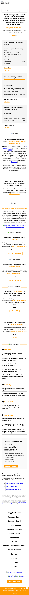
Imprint (24, 591)
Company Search (14, 521)
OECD (10, 150)
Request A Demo (14, 581)
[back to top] (27, 588)
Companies (14, 338)
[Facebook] (12, 576)
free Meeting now (14, 253)
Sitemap (18, 591)
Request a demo (11, 466)
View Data (14, 311)
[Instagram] (20, 576)
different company (14, 194)
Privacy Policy (21, 588)
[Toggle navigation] (26, 2)
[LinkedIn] (8, 576)
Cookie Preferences (10, 588)
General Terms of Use (9, 591)
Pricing (14, 541)
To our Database (14, 549)
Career (14, 566)
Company (14, 558)
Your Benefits (14, 533)
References (14, 162)
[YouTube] (15, 576)
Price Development (14, 280)
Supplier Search (14, 513)
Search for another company (11, 11)
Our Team (14, 562)
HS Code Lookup (14, 525)
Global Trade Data (14, 529)
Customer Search (14, 517)
